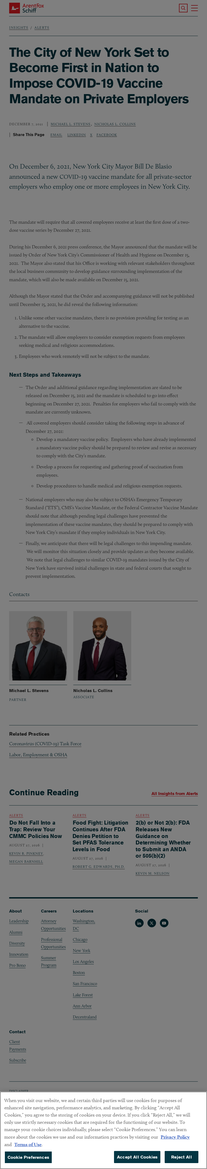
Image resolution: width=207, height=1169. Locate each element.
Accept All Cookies (137, 1157)
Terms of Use (28, 1144)
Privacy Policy (175, 1137)
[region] (103, 1130)
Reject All (181, 1157)
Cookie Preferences (28, 1157)
